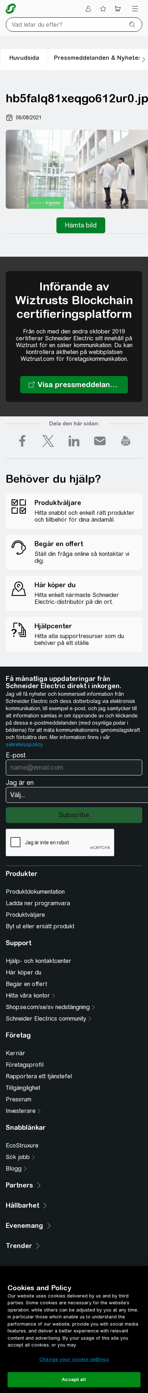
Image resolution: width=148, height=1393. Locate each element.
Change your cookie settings (74, 1359)
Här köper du (23, 972)
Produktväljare (25, 914)
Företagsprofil (24, 1064)
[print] (125, 441)
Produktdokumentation (35, 891)
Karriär (15, 1053)
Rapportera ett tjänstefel (39, 1076)
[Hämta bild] (80, 225)
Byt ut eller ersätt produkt (40, 926)
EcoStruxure (22, 1145)
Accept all (74, 1379)
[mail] (100, 441)
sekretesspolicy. (24, 744)
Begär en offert (26, 984)
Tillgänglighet (23, 1087)
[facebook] (22, 441)
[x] (48, 441)
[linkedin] (74, 441)
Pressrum (18, 1099)
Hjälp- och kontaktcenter (38, 961)
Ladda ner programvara (38, 903)
